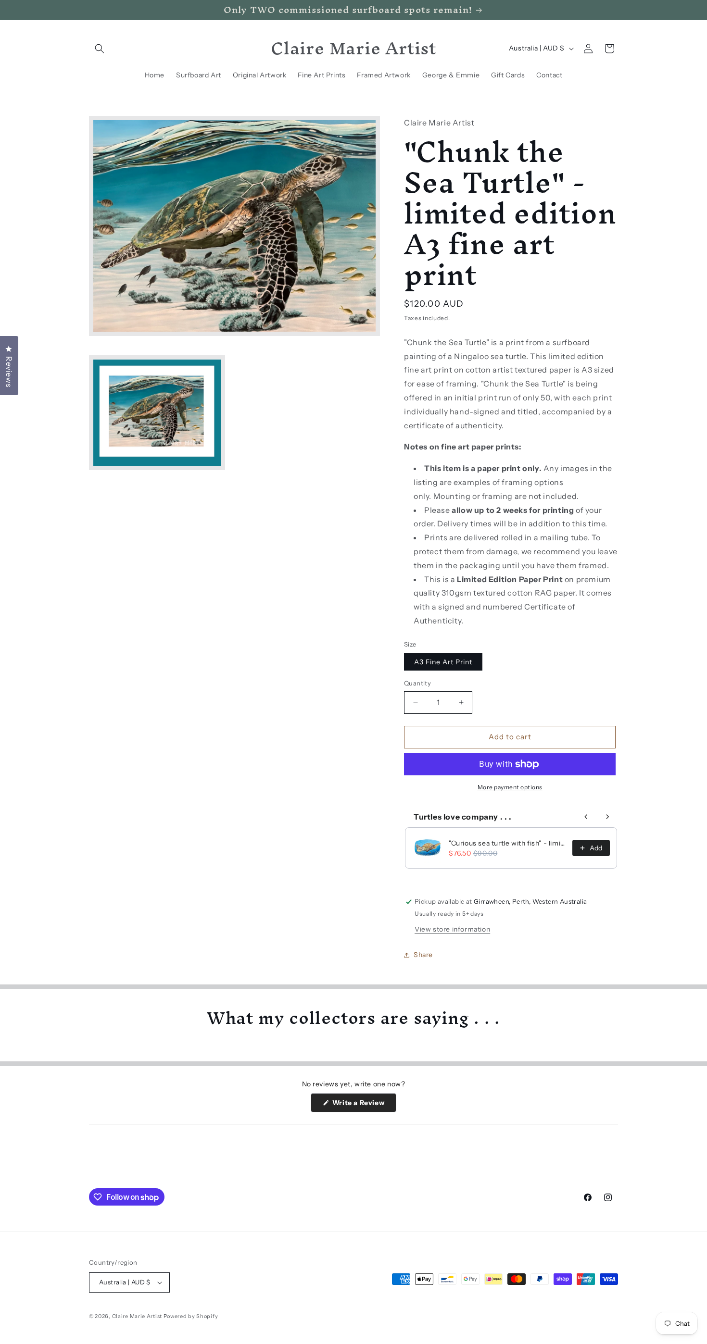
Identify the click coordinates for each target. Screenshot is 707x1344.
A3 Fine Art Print (443, 662)
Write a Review (363, 1105)
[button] (99, 48)
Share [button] (423, 954)
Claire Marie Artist (137, 1316)
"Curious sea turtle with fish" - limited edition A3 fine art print (508, 843)
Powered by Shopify (191, 1316)
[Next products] (607, 816)
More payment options (510, 787)
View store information (452, 929)
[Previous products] (586, 816)
